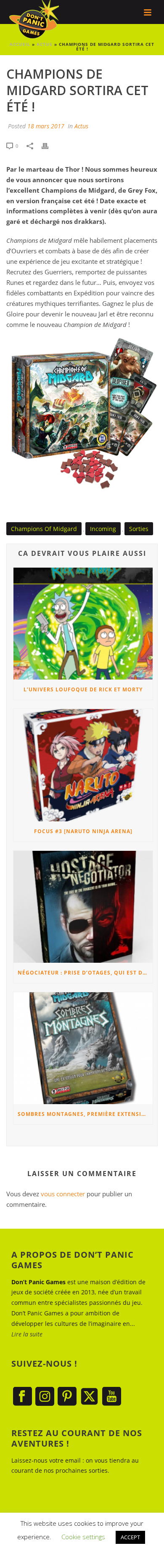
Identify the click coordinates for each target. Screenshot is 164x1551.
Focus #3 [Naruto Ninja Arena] (83, 831)
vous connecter (63, 1194)
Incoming (103, 529)
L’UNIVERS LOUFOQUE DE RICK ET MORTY (83, 689)
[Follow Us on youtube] (111, 1397)
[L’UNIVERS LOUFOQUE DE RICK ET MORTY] (83, 624)
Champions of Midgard (44, 529)
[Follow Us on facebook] (22, 1397)
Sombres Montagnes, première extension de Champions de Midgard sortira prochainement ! (85, 1114)
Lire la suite (26, 1334)
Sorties (138, 529)
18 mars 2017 (45, 126)
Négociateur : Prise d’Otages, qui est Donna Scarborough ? (85, 972)
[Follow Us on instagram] (44, 1397)
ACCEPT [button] (130, 1537)
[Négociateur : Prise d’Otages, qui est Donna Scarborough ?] (83, 907)
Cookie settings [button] (83, 1536)
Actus (81, 126)
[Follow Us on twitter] (89, 1397)
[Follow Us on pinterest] (67, 1397)
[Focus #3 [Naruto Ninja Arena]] (83, 765)
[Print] (49, 145)
